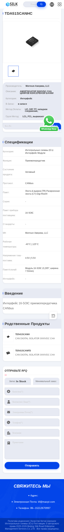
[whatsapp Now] (49, 130)
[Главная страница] (12, 4)
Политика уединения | (19, 521)
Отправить (32, 465)
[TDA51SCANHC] (32, 42)
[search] (41, 4)
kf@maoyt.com (34, 501)
